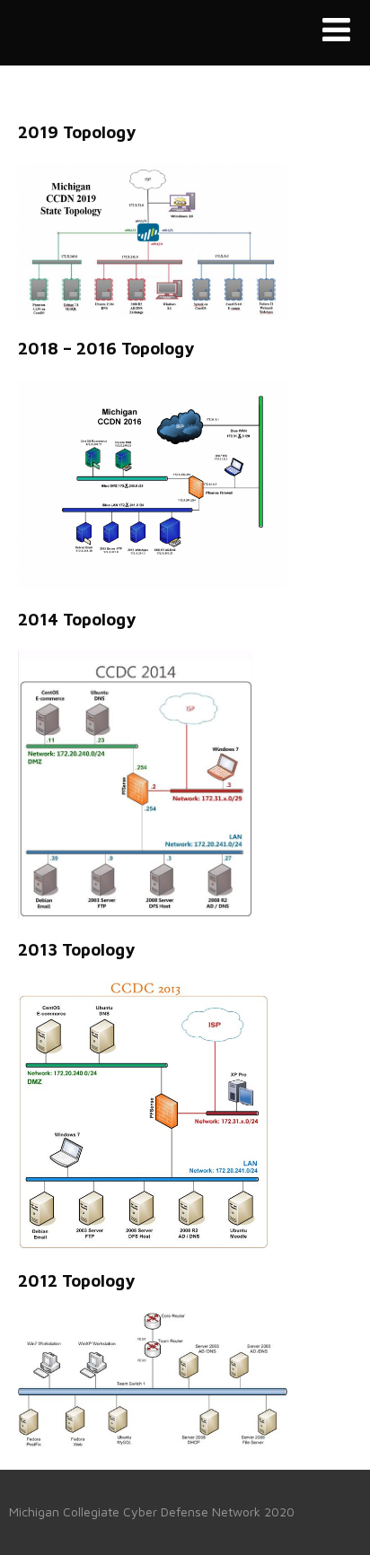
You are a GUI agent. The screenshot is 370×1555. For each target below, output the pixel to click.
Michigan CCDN (133, 38)
